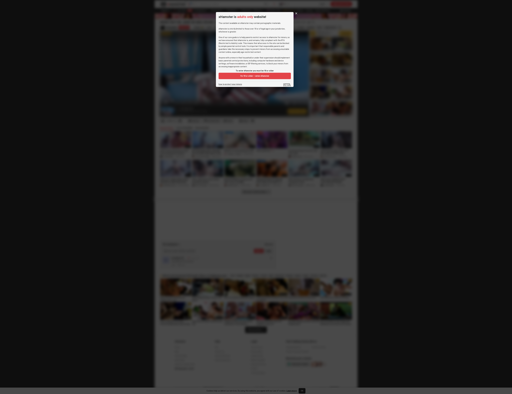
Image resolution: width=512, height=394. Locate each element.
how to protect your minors (230, 84)
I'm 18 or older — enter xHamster (254, 76)
